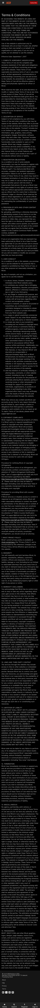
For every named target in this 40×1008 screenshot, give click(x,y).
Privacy (4, 986)
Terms (4, 989)
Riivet (11, 977)
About (4, 980)
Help (3, 983)
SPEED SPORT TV (16, 975)
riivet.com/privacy (8, 542)
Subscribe (33, 3)
